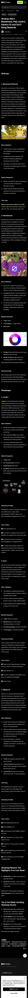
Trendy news (10, 10)
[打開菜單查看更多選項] (25, 2)
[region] (14, 987)
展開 (24, 948)
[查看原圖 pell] (14, 264)
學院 (2, 10)
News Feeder (7, 31)
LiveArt (3, 401)
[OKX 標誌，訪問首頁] (5, 2)
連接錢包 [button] (20, 2)
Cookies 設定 (14, 993)
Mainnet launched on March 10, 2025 (12, 204)
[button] (3, 7)
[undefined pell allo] (15, 339)
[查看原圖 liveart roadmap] (14, 486)
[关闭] (25, 978)
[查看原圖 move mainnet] (14, 132)
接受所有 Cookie (14, 989)
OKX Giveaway (5, 893)
